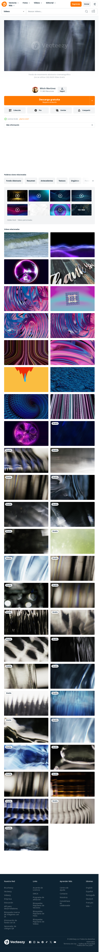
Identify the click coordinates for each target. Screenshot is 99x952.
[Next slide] (89, 180)
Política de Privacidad (85, 944)
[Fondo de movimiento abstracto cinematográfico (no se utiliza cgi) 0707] (26, 567)
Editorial (49, 3)
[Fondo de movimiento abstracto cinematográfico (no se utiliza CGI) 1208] (26, 621)
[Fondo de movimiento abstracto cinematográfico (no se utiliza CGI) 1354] (26, 486)
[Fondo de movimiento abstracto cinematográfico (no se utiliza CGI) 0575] (73, 432)
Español (87, 890)
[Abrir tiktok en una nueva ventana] (47, 942)
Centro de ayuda (62, 887)
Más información (12, 124)
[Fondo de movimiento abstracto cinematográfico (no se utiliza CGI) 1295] (26, 675)
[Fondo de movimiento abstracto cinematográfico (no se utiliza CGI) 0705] (72, 675)
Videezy (7, 894)
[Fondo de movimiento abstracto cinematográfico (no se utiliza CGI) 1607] (72, 810)
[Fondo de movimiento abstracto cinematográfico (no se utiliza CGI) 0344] (26, 540)
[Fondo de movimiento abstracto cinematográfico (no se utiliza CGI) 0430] (72, 513)
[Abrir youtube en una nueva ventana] (55, 942)
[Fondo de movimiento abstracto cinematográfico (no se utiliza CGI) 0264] (26, 837)
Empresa (8, 897)
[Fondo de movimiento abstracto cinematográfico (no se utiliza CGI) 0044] (72, 648)
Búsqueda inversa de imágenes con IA (12, 913)
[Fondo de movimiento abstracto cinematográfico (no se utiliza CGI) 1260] (72, 621)
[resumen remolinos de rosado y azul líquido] (72, 351)
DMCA (34, 892)
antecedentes (47, 179)
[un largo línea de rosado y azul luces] (72, 405)
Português (88, 894)
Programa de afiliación (37, 897)
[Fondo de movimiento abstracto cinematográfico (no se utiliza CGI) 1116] (26, 648)
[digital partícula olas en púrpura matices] (72, 243)
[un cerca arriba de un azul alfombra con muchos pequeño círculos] (72, 378)
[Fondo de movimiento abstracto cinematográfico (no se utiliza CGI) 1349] (26, 783)
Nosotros (62, 896)
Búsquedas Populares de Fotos (37, 912)
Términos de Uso (86, 942)
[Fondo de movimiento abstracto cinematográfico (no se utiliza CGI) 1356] (72, 567)
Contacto (62, 892)
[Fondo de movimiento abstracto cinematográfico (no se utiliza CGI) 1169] (26, 756)
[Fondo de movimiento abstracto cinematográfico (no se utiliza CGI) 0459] (72, 702)
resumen (31, 179)
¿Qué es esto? (24, 119)
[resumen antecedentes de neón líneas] (26, 351)
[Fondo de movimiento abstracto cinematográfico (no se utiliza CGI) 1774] (26, 459)
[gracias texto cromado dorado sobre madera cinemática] (73, 270)
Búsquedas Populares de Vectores (37, 904)
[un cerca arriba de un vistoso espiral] (26, 297)
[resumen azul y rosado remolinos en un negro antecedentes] (26, 324)
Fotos (25, 3)
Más (10, 5)
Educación (8, 901)
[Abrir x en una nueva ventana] (51, 942)
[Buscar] (86, 11)
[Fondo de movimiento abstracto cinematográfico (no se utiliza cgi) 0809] (26, 513)
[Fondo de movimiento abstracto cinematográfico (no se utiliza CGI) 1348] (72, 594)
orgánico (75, 179)
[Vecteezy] (4, 4)
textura (62, 179)
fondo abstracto (13, 179)
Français (87, 901)
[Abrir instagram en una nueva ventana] (34, 942)
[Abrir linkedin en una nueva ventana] (38, 942)
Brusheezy (8, 886)
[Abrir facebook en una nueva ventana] (30, 942)
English (87, 886)
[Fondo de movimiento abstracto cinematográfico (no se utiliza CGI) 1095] (26, 594)
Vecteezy (8, 890)
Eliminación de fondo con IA (10, 920)
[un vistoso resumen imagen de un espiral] (72, 324)
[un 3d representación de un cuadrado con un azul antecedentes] (72, 297)
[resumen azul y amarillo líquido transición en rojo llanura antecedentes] (26, 378)
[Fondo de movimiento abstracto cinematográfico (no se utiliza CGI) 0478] (72, 540)
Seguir (62, 91)
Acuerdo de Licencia (37, 887)
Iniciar (86, 4)
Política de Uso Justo (83, 946)
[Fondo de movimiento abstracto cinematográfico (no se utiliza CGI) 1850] (72, 783)
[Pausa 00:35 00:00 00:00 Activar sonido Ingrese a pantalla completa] (49, 45)
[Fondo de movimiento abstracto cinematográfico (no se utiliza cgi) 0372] (72, 486)
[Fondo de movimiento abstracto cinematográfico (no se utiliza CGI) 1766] (26, 810)
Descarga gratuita (49, 100)
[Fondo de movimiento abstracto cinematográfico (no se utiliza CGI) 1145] (26, 729)
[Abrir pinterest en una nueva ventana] (43, 942)
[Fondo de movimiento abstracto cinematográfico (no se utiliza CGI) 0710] (72, 729)
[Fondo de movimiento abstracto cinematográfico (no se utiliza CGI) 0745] (72, 459)
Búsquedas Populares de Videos (37, 920)
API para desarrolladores (11, 906)
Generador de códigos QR (10, 926)
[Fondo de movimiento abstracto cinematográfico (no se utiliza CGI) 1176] (72, 756)
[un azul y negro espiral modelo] (26, 405)
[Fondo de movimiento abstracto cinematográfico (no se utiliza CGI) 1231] (26, 702)
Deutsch (87, 897)
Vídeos (37, 3)
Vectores (12, 3)
